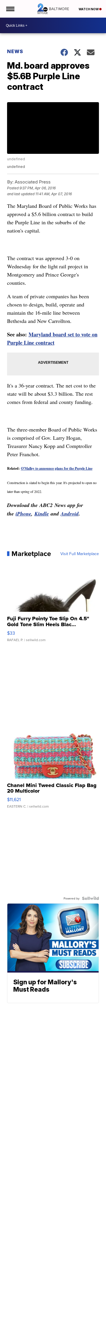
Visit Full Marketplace (79, 554)
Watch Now (89, 9)
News (15, 51)
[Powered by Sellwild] (90, 898)
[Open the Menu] (9, 8)
